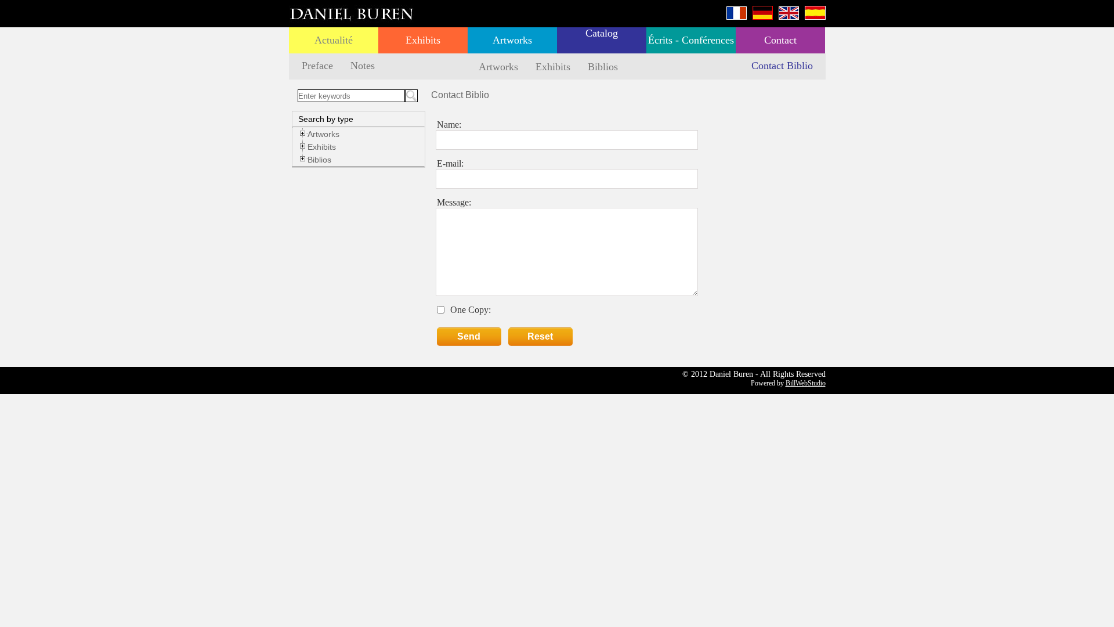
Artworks (512, 40)
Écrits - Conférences (691, 40)
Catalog (601, 33)
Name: (449, 124)
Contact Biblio (782, 65)
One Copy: (470, 310)
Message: (454, 202)
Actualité (333, 40)
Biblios (603, 67)
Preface (317, 65)
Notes (362, 65)
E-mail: (450, 163)
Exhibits (423, 40)
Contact (780, 40)
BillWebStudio (806, 383)
